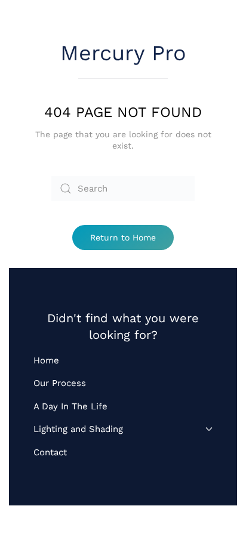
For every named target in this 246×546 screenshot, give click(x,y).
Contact (50, 452)
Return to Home (123, 237)
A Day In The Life (70, 406)
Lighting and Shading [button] (78, 429)
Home (46, 360)
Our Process (59, 383)
